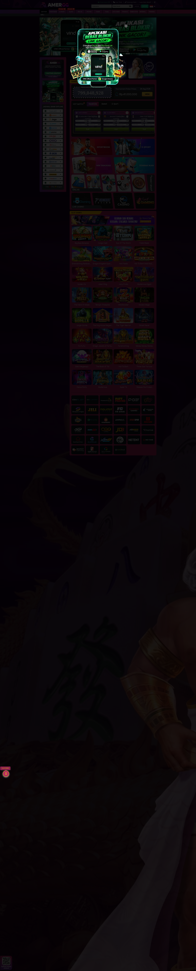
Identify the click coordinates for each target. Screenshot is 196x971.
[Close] (126, 26)
